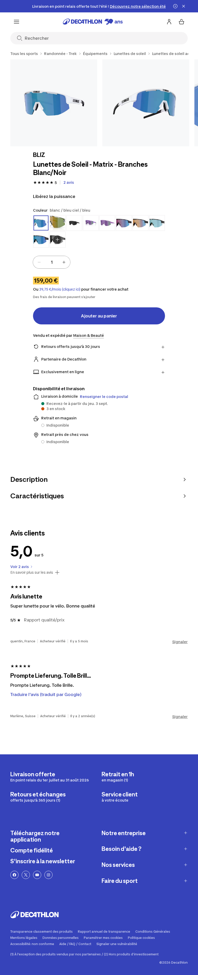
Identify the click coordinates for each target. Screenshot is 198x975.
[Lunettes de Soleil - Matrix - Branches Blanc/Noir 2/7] (145, 102)
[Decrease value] (39, 262)
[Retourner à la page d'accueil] (93, 22)
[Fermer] (183, 6)
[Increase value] (64, 262)
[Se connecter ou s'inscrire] (169, 21)
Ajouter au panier (99, 315)
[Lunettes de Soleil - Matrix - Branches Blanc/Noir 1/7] (53, 102)
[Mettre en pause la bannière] (175, 6)
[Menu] (16, 21)
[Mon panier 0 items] (181, 21)
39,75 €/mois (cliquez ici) (59, 289)
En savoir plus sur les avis (31, 572)
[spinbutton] (51, 262)
